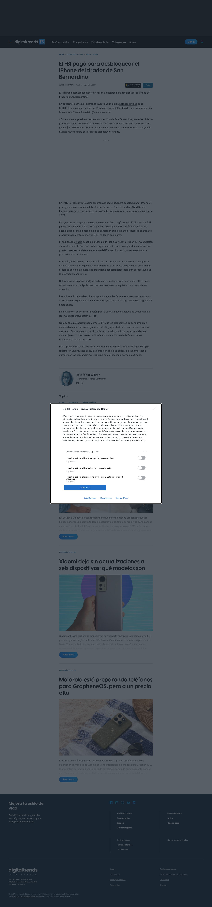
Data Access (106, 498)
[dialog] (106, 453)
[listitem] (106, 451)
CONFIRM (85, 488)
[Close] (156, 409)
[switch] (142, 458)
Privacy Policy (122, 498)
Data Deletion (90, 498)
